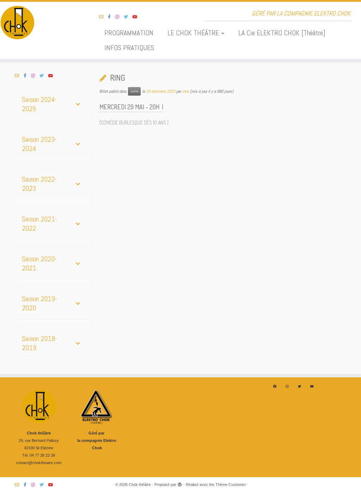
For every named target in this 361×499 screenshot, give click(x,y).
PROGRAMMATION (128, 32)
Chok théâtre (140, 484)
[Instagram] (287, 386)
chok (185, 91)
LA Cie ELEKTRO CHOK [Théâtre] (281, 32)
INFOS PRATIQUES (129, 47)
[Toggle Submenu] (78, 104)
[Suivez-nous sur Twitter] (128, 17)
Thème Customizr (230, 484)
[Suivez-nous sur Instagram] (119, 17)
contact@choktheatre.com (38, 463)
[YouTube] (312, 386)
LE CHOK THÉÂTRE (194, 32)
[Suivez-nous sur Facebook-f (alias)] (111, 17)
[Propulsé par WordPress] (179, 483)
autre (134, 91)
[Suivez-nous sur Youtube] (137, 17)
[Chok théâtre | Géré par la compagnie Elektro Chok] (42, 23)
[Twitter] (299, 386)
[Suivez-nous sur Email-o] (103, 17)
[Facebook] (275, 386)
